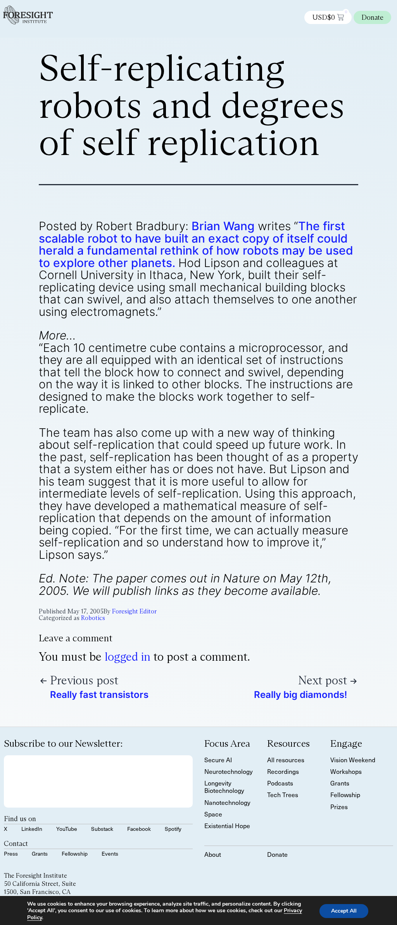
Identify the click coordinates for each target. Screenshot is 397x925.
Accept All (344, 911)
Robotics (93, 618)
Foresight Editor (134, 611)
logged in (127, 656)
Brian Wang (223, 226)
